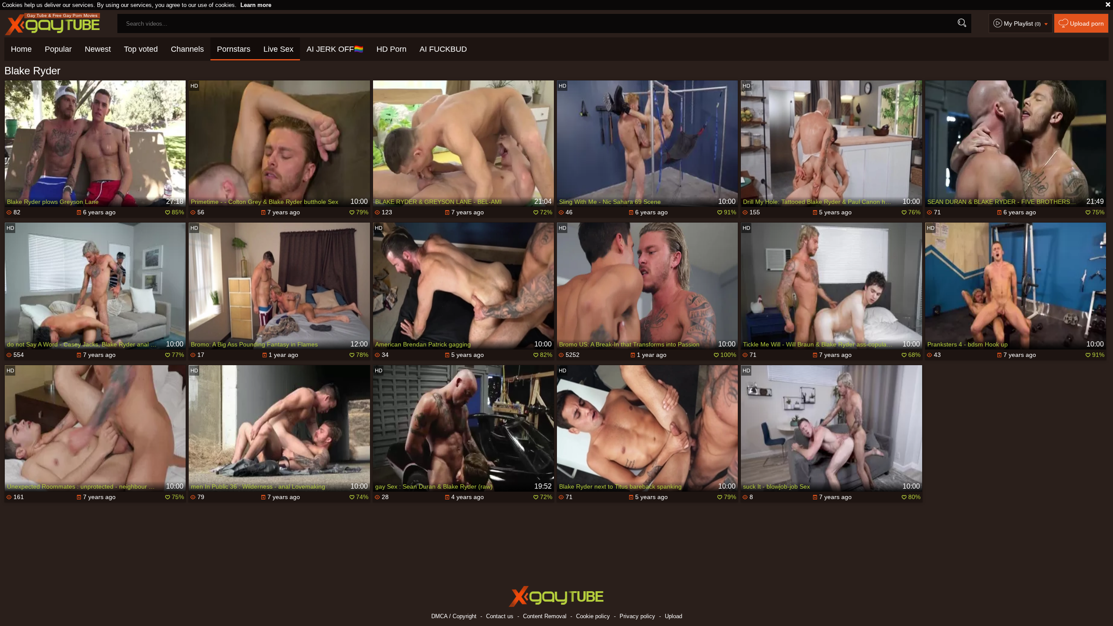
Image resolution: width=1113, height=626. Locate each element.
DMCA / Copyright (454, 616)
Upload (673, 616)
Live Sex (278, 49)
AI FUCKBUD (443, 49)
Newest (98, 49)
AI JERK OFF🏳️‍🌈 (335, 49)
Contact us (499, 616)
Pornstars (233, 49)
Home (21, 49)
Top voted (141, 49)
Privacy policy (637, 616)
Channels (187, 49)
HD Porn (392, 49)
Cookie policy (593, 616)
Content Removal (544, 616)
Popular (58, 49)
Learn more (255, 5)
